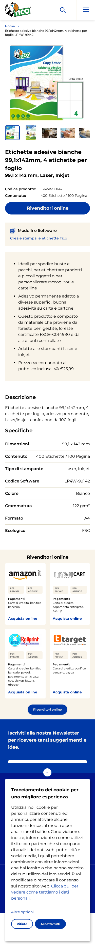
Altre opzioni (22, 912)
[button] (12, 132)
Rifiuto (22, 924)
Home (10, 26)
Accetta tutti (50, 924)
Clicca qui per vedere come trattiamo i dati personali (44, 892)
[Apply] (63, 10)
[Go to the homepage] (18, 11)
